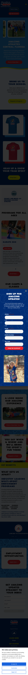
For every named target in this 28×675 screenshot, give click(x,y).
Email (9, 328)
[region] (14, 661)
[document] (14, 337)
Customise (14, 668)
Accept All (14, 664)
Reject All (14, 672)
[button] (26, 290)
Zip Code (10, 341)
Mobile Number (12, 335)
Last (6, 325)
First (6, 320)
